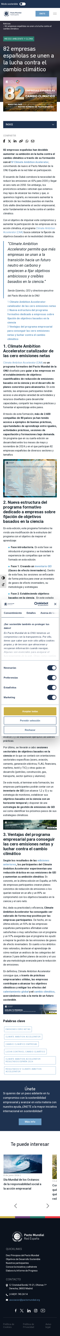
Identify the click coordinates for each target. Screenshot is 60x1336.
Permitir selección (30, 720)
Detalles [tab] (31, 612)
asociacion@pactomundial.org (24, 1300)
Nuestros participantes (17, 1263)
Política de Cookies (8, 1325)
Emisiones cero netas (18, 1029)
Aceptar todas (30, 711)
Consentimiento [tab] (13, 612)
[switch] (51, 677)
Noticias (7, 24)
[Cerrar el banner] (55, 604)
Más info (30, 1121)
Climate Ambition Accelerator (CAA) (23, 362)
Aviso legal (48, 1325)
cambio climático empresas (21, 1044)
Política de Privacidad (28, 1325)
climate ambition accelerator (23, 1037)
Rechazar (30, 729)
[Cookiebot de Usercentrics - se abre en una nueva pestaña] (35, 604)
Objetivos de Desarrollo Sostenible (23, 1259)
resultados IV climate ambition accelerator (24, 1070)
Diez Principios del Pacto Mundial (22, 1255)
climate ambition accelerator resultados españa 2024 (23, 1060)
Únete (42, 14)
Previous (14, 1204)
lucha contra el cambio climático (25, 1052)
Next (45, 1204)
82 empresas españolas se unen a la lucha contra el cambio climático (27, 27)
